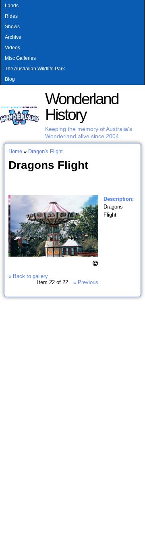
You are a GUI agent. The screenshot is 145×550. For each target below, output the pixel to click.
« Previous (85, 282)
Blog (10, 79)
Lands (12, 5)
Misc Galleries (20, 58)
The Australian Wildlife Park (35, 69)
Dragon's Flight (45, 151)
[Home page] (19, 123)
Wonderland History (81, 106)
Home (15, 151)
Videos (12, 48)
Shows (12, 27)
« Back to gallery (28, 276)
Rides (11, 16)
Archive (13, 37)
